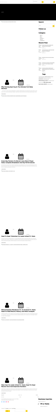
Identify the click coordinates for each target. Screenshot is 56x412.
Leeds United (40, 82)
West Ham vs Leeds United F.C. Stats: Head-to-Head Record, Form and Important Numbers (18, 385)
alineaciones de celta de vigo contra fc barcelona (48, 57)
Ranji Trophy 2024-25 (43, 84)
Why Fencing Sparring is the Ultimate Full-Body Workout (17, 87)
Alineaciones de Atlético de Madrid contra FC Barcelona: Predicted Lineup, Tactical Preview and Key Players (48, 69)
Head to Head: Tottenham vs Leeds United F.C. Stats (18, 236)
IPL (40, 36)
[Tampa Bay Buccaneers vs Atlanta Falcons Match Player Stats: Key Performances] (40, 53)
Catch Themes (14, 408)
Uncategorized (42, 40)
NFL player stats (47, 82)
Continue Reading (3, 242)
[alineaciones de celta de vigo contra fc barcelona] (40, 59)
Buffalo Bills (52, 76)
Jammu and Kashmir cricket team (51, 80)
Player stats (41, 38)
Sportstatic (3, 1)
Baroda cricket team (48, 76)
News (41, 37)
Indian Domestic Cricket (43, 80)
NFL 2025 (42, 82)
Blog (40, 35)
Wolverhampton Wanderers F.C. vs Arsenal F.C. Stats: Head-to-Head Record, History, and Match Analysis (18, 310)
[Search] (43, 2)
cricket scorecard (41, 77)
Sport (40, 39)
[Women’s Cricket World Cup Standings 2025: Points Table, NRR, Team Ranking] (40, 47)
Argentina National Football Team (42, 76)
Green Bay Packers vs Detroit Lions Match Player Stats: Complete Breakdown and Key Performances (18, 161)
